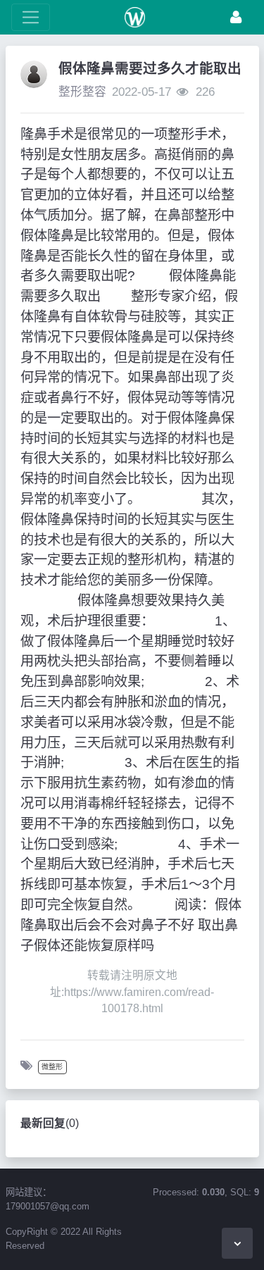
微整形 (52, 1067)
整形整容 (82, 92)
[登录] (236, 17)
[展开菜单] (30, 17)
